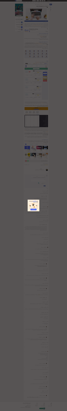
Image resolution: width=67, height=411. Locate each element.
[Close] (39, 199)
